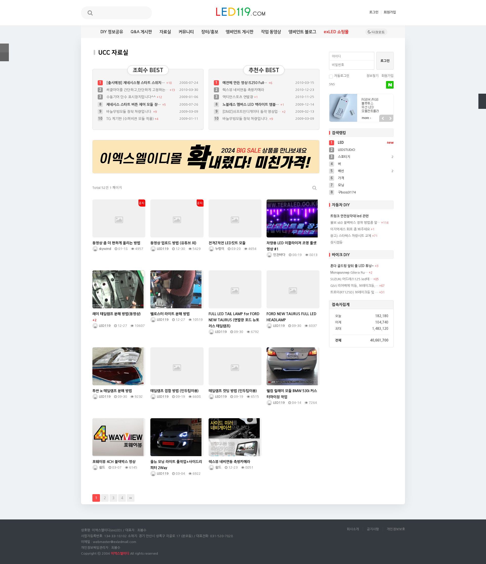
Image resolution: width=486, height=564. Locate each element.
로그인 (373, 12)
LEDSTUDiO (346, 149)
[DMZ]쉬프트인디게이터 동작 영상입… (252, 104)
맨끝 (130, 498)
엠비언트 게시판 (239, 32)
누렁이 (219, 248)
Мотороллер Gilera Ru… (349, 272)
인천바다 (278, 254)
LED (341, 142)
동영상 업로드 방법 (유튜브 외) (173, 243)
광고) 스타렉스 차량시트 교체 (350, 235)
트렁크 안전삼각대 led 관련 (349, 216)
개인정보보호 (396, 529)
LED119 (162, 248)
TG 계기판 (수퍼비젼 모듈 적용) (130, 111)
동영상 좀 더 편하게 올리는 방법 (116, 243)
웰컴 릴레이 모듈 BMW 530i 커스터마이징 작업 (292, 394)
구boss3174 (347, 192)
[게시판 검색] (314, 188)
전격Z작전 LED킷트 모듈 (227, 243)
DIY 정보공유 (111, 32)
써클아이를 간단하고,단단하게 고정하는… (138, 90)
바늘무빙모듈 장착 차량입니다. (129, 104)
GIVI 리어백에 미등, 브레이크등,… (354, 285)
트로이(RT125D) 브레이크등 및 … (354, 292)
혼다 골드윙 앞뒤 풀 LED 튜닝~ (352, 266)
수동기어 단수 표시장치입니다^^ (131, 97)
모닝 (341, 185)
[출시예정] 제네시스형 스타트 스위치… (136, 83)
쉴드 (101, 467)
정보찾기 (372, 75)
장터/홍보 (209, 32)
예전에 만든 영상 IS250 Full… (245, 83)
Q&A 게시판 (141, 32)
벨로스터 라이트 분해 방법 (170, 314)
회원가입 (390, 12)
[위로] (482, 97)
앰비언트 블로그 (302, 32)
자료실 (165, 32)
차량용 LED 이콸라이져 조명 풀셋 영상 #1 (291, 246)
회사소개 (353, 529)
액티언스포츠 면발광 (238, 97)
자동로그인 (341, 75)
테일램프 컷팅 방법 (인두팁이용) (233, 391)
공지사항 (373, 529)
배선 (341, 171)
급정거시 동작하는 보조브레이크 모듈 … (136, 118)
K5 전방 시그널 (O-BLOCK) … (245, 118)
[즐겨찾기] (4, 48)
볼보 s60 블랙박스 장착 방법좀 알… (355, 222)
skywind (104, 248)
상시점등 (336, 242)
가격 (341, 178)
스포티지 (344, 156)
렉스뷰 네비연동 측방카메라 (243, 90)
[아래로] (482, 105)
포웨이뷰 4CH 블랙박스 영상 (113, 462)
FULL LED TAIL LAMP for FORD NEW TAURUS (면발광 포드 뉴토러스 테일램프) (234, 320)
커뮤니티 (186, 32)
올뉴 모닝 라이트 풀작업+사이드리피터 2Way (176, 465)
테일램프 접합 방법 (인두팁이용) (174, 391)
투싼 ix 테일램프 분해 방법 (112, 391)
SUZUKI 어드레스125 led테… (351, 279)
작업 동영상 (271, 32)
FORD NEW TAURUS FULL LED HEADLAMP (291, 317)
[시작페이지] (4, 56)
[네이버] (390, 85)
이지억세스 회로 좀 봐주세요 (350, 229)
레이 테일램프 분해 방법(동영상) (116, 317)
